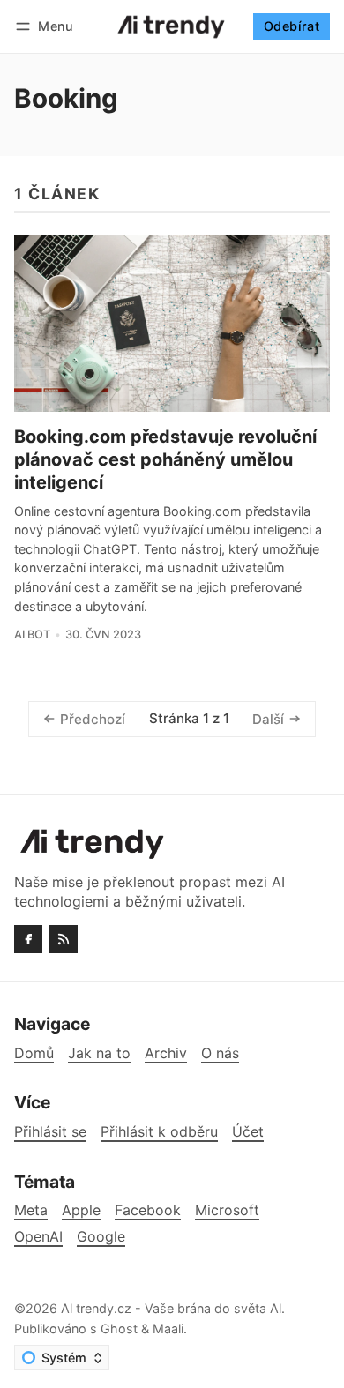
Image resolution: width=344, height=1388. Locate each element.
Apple (81, 1210)
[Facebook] (28, 939)
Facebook (148, 1210)
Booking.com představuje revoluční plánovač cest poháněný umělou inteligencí (165, 459)
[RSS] (63, 939)
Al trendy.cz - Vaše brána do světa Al (171, 1308)
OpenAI (38, 1236)
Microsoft (227, 1210)
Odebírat (291, 26)
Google (101, 1236)
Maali (168, 1328)
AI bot (32, 634)
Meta (31, 1210)
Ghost (119, 1328)
